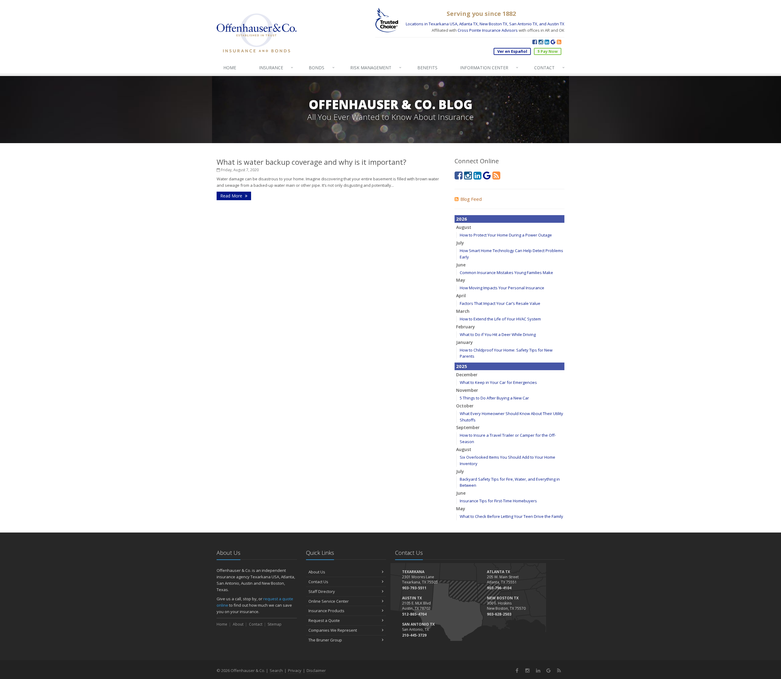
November (467, 390)
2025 (461, 366)
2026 (461, 219)
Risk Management (375, 67)
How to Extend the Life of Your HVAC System (500, 319)
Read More (231, 196)
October (464, 406)
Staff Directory (321, 591)
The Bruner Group (325, 640)
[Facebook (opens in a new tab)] (534, 41)
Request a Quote (324, 620)
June (461, 265)
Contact (549, 67)
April (461, 295)
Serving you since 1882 (481, 13)
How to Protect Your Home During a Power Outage (506, 235)
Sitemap (275, 624)
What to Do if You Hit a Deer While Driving (498, 334)
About (238, 624)
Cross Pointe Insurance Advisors (488, 30)
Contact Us (318, 581)
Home (222, 624)
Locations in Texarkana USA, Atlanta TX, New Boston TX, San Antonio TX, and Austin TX (485, 24)
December (466, 374)
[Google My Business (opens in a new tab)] (553, 41)
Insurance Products (326, 610)
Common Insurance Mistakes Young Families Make (506, 272)
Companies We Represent (332, 630)
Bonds (321, 67)
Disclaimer (316, 670)
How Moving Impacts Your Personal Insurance (502, 288)
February (465, 327)
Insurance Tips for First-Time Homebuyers (498, 501)
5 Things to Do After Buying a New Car (494, 398)
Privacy (294, 670)
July (460, 243)
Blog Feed (471, 199)
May (460, 280)
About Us (316, 572)
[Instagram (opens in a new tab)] (540, 41)
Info (489, 67)
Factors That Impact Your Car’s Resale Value (500, 303)
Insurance (276, 67)
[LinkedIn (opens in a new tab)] (547, 41)
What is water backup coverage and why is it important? (311, 162)
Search (276, 670)
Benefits (427, 67)
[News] (559, 41)
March (463, 311)
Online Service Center (328, 601)
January (464, 342)
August (463, 227)
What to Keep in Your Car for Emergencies (498, 382)
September (468, 427)
